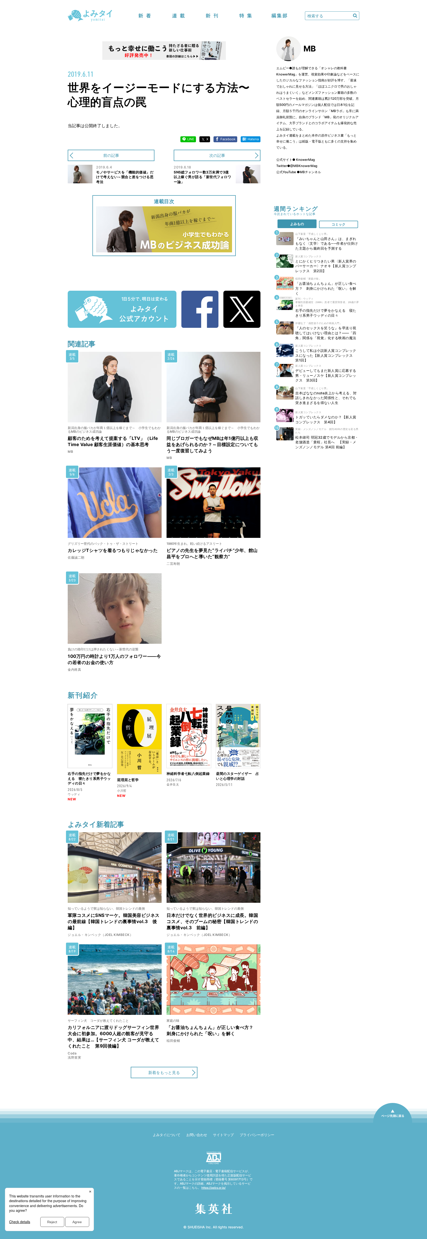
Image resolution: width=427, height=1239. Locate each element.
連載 (178, 15)
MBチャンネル (310, 172)
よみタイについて (166, 1135)
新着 (145, 15)
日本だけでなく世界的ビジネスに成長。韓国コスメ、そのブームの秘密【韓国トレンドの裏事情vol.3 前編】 (212, 921)
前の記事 (111, 155)
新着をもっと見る (164, 1072)
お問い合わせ (196, 1135)
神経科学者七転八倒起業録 (188, 773)
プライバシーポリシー (257, 1135)
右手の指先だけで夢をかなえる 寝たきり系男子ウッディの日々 (89, 778)
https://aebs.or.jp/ (213, 1188)
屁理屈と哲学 (128, 780)
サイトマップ (223, 1135)
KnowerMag (305, 160)
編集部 (279, 15)
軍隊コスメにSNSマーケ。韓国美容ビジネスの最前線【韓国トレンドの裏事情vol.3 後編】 (114, 921)
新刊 (212, 15)
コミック (338, 224)
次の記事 (217, 155)
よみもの (297, 224)
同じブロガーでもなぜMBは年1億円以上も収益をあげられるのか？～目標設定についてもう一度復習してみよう (212, 444)
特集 (246, 15)
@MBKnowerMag (303, 166)
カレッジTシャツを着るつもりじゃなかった (113, 550)
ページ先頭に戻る (392, 1122)
